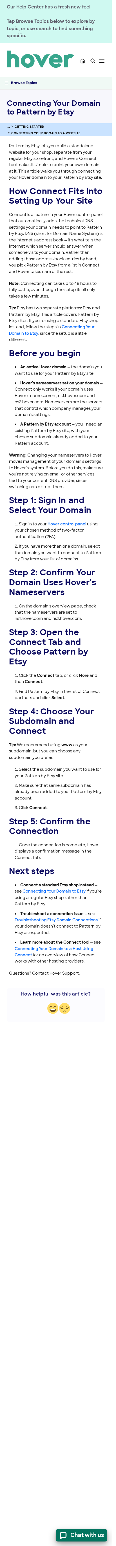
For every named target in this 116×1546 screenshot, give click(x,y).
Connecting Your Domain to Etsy (54, 891)
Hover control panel (67, 524)
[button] (93, 61)
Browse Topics (24, 82)
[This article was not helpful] (64, 1008)
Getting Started (29, 127)
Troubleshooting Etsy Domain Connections (56, 919)
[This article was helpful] (52, 1008)
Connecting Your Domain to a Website (46, 133)
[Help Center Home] (83, 60)
